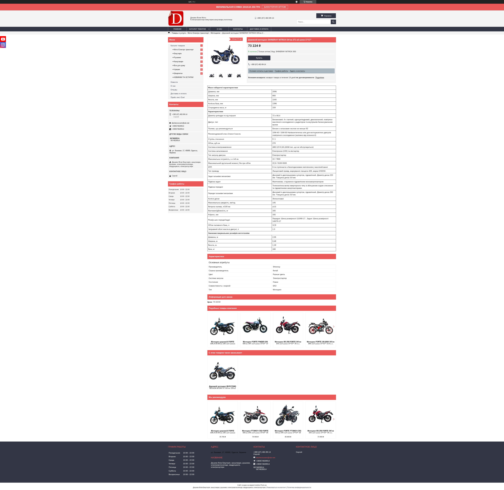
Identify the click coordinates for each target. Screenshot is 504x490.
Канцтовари (178, 62)
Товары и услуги (179, 33)
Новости (174, 82)
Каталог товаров (197, 29)
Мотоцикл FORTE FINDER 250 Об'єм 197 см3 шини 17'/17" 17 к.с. (255, 343)
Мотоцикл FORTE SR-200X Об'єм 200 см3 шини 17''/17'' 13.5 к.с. (320, 343)
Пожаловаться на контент (276, 487)
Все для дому (179, 65)
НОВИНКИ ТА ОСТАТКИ (183, 77)
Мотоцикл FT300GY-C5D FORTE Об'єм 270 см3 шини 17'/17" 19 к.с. (255, 432)
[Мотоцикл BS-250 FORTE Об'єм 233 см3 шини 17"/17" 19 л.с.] (288, 326)
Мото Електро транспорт (198, 33)
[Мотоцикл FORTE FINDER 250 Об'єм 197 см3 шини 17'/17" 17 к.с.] (255, 326)
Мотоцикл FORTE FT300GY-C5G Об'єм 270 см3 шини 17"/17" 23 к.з (288, 432)
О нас (219, 29)
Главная (177, 29)
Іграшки (177, 69)
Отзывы (174, 90)
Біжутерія (178, 54)
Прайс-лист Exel (178, 97)
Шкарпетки (178, 73)
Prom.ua (264, 485)
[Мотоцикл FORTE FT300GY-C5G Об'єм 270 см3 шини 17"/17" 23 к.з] (288, 415)
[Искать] (333, 22)
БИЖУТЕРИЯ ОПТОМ (275, 7)
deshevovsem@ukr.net (180, 123)
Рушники (177, 57)
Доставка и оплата (259, 29)
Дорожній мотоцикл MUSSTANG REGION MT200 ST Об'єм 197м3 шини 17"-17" (222, 387)
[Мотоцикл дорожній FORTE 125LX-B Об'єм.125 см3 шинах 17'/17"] (222, 326)
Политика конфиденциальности (299, 487)
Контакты (238, 29)
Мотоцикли (215, 33)
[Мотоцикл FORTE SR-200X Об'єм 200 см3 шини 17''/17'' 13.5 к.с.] (320, 326)
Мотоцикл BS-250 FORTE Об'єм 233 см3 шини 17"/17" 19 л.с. (288, 343)
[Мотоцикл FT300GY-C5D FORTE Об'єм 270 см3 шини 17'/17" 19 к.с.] (255, 415)
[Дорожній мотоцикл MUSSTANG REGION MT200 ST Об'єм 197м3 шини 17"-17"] (222, 371)
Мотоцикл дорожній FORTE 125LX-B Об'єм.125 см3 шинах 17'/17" (222, 343)
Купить (259, 58)
